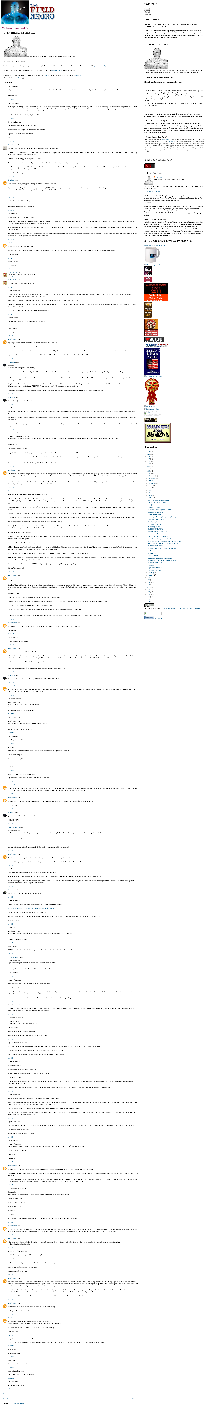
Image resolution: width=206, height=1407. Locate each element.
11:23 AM (11, 645)
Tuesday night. (152, 522)
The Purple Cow (12, 272)
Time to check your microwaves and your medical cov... (165, 541)
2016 (148, 577)
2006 (148, 602)
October (151, 481)
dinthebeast (11, 180)
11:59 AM (11, 1378)
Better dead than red (14, 827)
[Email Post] (22, 77)
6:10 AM (10, 335)
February (151, 572)
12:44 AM (11, 176)
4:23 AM (10, 325)
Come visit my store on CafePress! (155, 245)
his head (47, 75)
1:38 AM (10, 258)
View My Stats (159, 618)
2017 (148, 473)
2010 (148, 592)
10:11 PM (11, 1346)
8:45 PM (10, 1299)
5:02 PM (10, 1014)
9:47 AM (10, 394)
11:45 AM (11, 695)
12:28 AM (11, 141)
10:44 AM (11, 487)
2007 (148, 599)
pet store (149, 415)
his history (78, 75)
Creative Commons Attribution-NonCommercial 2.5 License (181, 608)
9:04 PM (10, 1335)
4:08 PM (10, 886)
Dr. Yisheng (11, 362)
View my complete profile (152, 191)
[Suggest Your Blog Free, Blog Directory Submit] (147, 412)
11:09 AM (11, 634)
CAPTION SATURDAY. (155, 512)
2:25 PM (10, 809)
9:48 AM (10, 404)
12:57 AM (11, 239)
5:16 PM (10, 1091)
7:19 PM (10, 1275)
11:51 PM (11, 99)
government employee (100, 66)
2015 (148, 580)
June (150, 490)
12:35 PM (11, 733)
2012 (148, 587)
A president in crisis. (154, 524)
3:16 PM (10, 865)
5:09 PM (10, 1039)
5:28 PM (10, 1137)
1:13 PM (10, 781)
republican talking (56, 70)
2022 (148, 461)
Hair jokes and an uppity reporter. (158, 505)
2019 (148, 468)
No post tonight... (153, 556)
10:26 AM (11, 466)
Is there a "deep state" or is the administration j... (163, 548)
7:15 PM (10, 1247)
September (152, 483)
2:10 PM (10, 794)
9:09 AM (10, 1389)
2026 (148, 452)
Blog (145, 411)
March (151, 498)
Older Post (135, 1399)
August (151, 485)
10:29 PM (11, 1357)
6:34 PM (10, 1222)
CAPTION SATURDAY (155, 546)
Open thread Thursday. (155, 568)
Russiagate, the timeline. (155, 507)
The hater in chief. (153, 553)
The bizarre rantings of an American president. (162, 560)
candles (159, 414)
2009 (148, 594)
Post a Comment (8, 1394)
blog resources (149, 414)
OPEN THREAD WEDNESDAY (19, 32)
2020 (148, 466)
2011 (148, 589)
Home (71, 1399)
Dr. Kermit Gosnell (13, 957)
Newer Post (6, 1399)
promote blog (157, 415)
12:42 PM (11, 770)
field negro (159, 177)
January (151, 575)
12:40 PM (11, 743)
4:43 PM (10, 976)
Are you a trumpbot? (154, 570)
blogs (145, 414)
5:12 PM (10, 1058)
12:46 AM (11, 197)
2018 (148, 471)
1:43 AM (10, 269)
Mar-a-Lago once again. (155, 527)
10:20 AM (11, 429)
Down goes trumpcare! (155, 514)
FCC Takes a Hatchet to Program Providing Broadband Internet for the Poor (31, 908)
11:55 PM (11, 118)
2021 (148, 464)
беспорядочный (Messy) (156, 519)
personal (146, 415)
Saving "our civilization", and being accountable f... (164, 544)
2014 (148, 582)
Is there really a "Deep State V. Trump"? (160, 510)
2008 (148, 597)
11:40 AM (11, 682)
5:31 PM (10, 1162)
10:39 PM (11, 1367)
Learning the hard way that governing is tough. (162, 517)
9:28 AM (10, 358)
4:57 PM (10, 1001)
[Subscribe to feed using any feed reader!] (151, 611)
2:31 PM (10, 850)
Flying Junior (12, 145)
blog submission (155, 414)
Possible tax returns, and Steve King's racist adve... (163, 539)
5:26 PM (10, 1118)
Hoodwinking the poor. (155, 534)
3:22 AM (10, 276)
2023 (148, 459)
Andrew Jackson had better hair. (158, 531)
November (152, 478)
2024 (148, 456)
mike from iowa (12, 339)
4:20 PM (10, 897)
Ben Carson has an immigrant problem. (160, 558)
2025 (148, 454)
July (150, 488)
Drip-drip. (151, 565)
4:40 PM (10, 943)
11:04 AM (11, 619)
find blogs (152, 415)
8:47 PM (10, 1314)
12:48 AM (11, 210)
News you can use (13, 491)
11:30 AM (11, 672)
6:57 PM (10, 1235)
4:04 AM (10, 314)
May (150, 493)
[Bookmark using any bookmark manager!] (153, 614)
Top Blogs (158, 411)
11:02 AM (11, 572)
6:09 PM (10, 1185)
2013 (148, 585)
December (152, 476)
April (150, 495)
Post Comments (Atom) (18, 1403)
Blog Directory (152, 411)
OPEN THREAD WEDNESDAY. (158, 536)
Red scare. (151, 551)
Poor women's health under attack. (158, 500)
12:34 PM (11, 714)
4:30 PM (10, 924)
